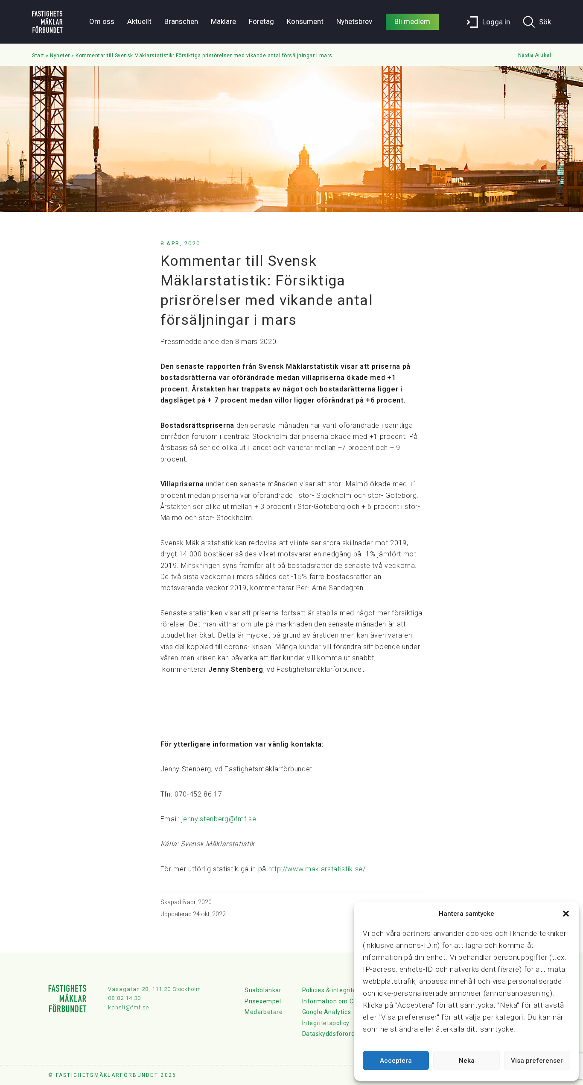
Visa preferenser (537, 1060)
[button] (566, 913)
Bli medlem (412, 21)
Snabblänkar (263, 990)
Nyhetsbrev (354, 21)
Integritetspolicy (326, 1023)
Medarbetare (264, 1012)
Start (38, 56)
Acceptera (396, 1060)
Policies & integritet (330, 990)
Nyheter (60, 56)
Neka (467, 1060)
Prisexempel (263, 1001)
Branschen (181, 21)
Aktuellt (139, 21)
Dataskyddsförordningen (338, 1033)
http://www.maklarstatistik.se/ (317, 869)
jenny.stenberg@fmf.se (218, 819)
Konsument (305, 21)
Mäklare (223, 21)
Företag (261, 21)
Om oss (101, 21)
